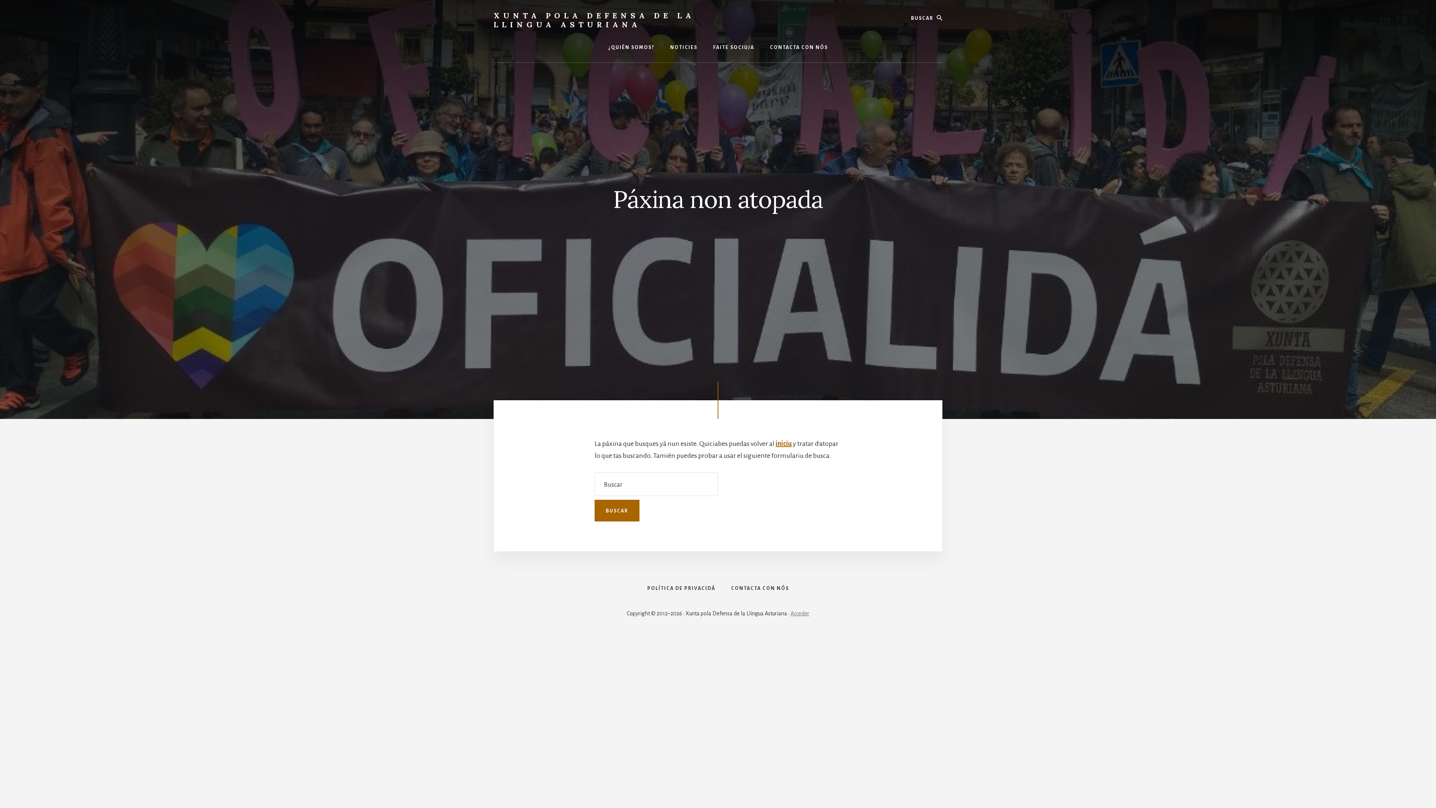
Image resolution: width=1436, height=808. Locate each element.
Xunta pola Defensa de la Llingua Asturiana (594, 20)
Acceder (800, 613)
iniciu (784, 443)
